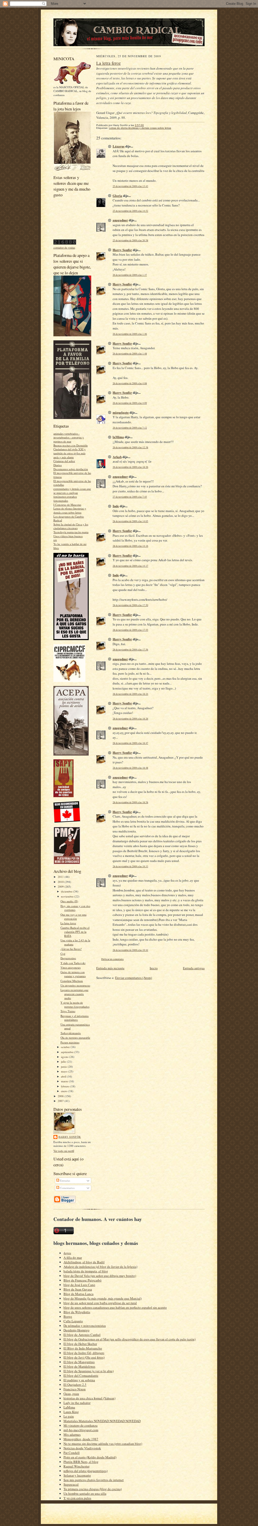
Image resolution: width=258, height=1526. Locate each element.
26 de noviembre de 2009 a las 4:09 (130, 403)
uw (55, 540)
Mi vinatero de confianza (80, 1425)
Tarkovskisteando (70, 1033)
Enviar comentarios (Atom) (133, 977)
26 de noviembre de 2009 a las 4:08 (130, 383)
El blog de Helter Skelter (80, 1343)
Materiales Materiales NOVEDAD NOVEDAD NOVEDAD (102, 1421)
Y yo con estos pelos (77, 1498)
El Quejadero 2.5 (74, 1384)
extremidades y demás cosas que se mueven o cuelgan (72, 491)
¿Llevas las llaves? (71, 949)
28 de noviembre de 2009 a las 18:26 (130, 718)
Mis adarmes (72, 1434)
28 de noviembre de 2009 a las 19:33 (130, 866)
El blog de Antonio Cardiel (82, 1334)
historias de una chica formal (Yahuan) (89, 1398)
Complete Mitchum (71, 981)
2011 (61, 877)
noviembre (67, 896)
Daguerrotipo (68, 958)
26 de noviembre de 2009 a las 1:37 (130, 275)
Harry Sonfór (69, 1137)
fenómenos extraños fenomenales (65, 498)
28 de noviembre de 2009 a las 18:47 (130, 743)
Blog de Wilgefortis (76, 1312)
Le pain (68, 1416)
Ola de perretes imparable (75, 1037)
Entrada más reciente (110, 968)
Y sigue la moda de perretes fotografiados (74, 1004)
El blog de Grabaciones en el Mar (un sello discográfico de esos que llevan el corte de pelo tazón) (129, 1339)
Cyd (62, 953)
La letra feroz (68, 923)
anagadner (120, 220)
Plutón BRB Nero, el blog (81, 1461)
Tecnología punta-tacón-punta (70, 532)
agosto (65, 1057)
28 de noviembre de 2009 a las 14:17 (130, 565)
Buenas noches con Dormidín (70, 445)
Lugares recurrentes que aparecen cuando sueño (74, 994)
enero (64, 1091)
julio (64, 1061)
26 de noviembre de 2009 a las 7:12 (130, 427)
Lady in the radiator (76, 1402)
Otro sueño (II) (69, 901)
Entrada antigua (194, 968)
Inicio (154, 968)
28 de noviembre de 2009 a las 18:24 (130, 694)
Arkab (117, 456)
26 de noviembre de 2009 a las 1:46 (130, 334)
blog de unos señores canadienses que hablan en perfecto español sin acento (115, 1307)
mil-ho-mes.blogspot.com (80, 1430)
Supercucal (71, 1484)
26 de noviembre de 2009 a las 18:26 (130, 467)
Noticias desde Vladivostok (82, 1448)
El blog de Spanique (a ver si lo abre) (88, 1371)
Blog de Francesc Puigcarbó (82, 1280)
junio (64, 1066)
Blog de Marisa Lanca (78, 1294)
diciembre (67, 891)
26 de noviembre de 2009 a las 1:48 (130, 353)
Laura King (71, 1412)
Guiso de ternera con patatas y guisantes (73, 974)
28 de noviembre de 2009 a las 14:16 (130, 546)
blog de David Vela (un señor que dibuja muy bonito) (99, 1275)
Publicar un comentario (112, 959)
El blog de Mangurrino (79, 1362)
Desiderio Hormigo (76, 1330)
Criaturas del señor (64, 461)
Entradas (64, 1180)
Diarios (57, 465)
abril (64, 1076)
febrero (65, 1086)
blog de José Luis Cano (79, 1284)
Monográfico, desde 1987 (80, 1439)
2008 (61, 1096)
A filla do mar (72, 1257)
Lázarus (118, 146)
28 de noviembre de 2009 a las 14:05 (130, 521)
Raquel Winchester (76, 1466)
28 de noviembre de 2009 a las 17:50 (130, 605)
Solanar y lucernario (77, 1475)
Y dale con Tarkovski (72, 963)
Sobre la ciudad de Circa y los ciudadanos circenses (70, 526)
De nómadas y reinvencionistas (84, 1325)
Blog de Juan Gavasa (77, 1289)
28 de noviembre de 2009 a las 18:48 (130, 767)
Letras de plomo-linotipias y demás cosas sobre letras (69, 510)
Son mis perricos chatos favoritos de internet (93, 1480)
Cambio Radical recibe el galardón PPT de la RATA (74, 931)
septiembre (67, 1052)
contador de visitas (64, 247)
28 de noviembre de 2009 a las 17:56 (130, 649)
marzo (65, 1081)
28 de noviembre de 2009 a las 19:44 (130, 950)
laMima (118, 436)
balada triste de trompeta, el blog (85, 1271)
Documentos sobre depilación (70, 469)
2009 (61, 886)
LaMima (69, 1407)
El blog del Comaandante (80, 1375)
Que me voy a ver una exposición (73, 916)
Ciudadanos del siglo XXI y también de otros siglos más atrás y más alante (69, 453)
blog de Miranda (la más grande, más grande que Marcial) (102, 1298)
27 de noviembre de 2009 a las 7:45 (130, 496)
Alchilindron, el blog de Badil (84, 1262)
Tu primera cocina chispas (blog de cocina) (92, 1489)
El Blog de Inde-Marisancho (82, 1348)
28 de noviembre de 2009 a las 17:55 (130, 630)
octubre (66, 1047)
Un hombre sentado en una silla (84, 1493)
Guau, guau (71, 1393)
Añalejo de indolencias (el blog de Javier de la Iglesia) (100, 1266)
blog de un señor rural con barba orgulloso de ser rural (100, 1303)
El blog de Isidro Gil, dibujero (83, 1353)
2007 (61, 1101)
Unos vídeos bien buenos (68, 536)
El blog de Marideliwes (79, 1366)
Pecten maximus (69, 1042)
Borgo (67, 1316)
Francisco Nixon (74, 1389)
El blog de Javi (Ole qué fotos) (84, 1357)
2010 (61, 882)
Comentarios (67, 1188)
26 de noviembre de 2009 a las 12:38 (130, 447)
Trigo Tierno (67, 1011)
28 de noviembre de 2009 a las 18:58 (130, 802)
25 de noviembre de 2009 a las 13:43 (130, 186)
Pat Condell (71, 1452)
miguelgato (121, 412)
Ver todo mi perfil (63, 1151)
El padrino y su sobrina (79, 1380)
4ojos (67, 1253)
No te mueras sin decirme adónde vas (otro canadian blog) (102, 1443)
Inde (116, 505)
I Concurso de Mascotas (67, 504)
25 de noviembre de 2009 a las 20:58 (130, 240)
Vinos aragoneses (70, 967)
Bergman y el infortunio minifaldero (74, 1018)
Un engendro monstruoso (75, 985)
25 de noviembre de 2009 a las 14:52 (130, 211)
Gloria (117, 195)
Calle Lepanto (73, 1321)
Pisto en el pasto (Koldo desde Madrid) (89, 1457)
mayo (64, 1071)
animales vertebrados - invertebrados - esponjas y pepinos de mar (68, 437)
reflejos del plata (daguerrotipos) (85, 1471)
